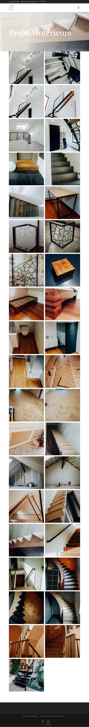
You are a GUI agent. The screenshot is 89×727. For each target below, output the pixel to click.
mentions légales (30, 716)
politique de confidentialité (52, 716)
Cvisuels (48, 724)
